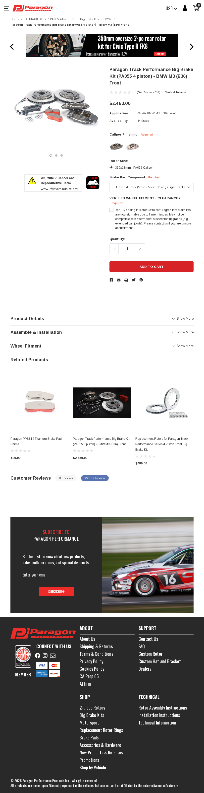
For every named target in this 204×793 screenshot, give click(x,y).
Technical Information (157, 722)
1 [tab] (51, 155)
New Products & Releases (101, 752)
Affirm (85, 683)
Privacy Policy (91, 661)
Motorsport (89, 722)
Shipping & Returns (96, 646)
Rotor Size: (118, 161)
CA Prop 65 (89, 676)
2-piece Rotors (92, 707)
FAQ (142, 646)
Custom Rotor (150, 653)
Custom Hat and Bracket (160, 661)
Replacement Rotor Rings (101, 729)
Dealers (145, 668)
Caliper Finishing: (131, 134)
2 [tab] (56, 155)
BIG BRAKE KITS (34, 19)
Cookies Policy (92, 668)
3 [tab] (61, 155)
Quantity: (117, 239)
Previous (11, 46)
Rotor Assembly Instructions (163, 707)
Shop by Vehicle (93, 767)
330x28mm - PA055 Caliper (134, 167)
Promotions (89, 759)
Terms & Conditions (96, 653)
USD (170, 8)
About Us (87, 638)
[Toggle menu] (8, 8)
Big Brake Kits (92, 715)
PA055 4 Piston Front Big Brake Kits (74, 19)
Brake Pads (89, 737)
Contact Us (148, 638)
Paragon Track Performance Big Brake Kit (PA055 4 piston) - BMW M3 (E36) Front (69, 25)
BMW (107, 19)
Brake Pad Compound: (134, 177)
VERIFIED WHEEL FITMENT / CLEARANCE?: (145, 200)
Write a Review (175, 92)
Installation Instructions (159, 715)
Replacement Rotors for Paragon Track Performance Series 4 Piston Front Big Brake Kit (161, 444)
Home (14, 19)
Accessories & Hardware (100, 744)
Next (191, 46)
